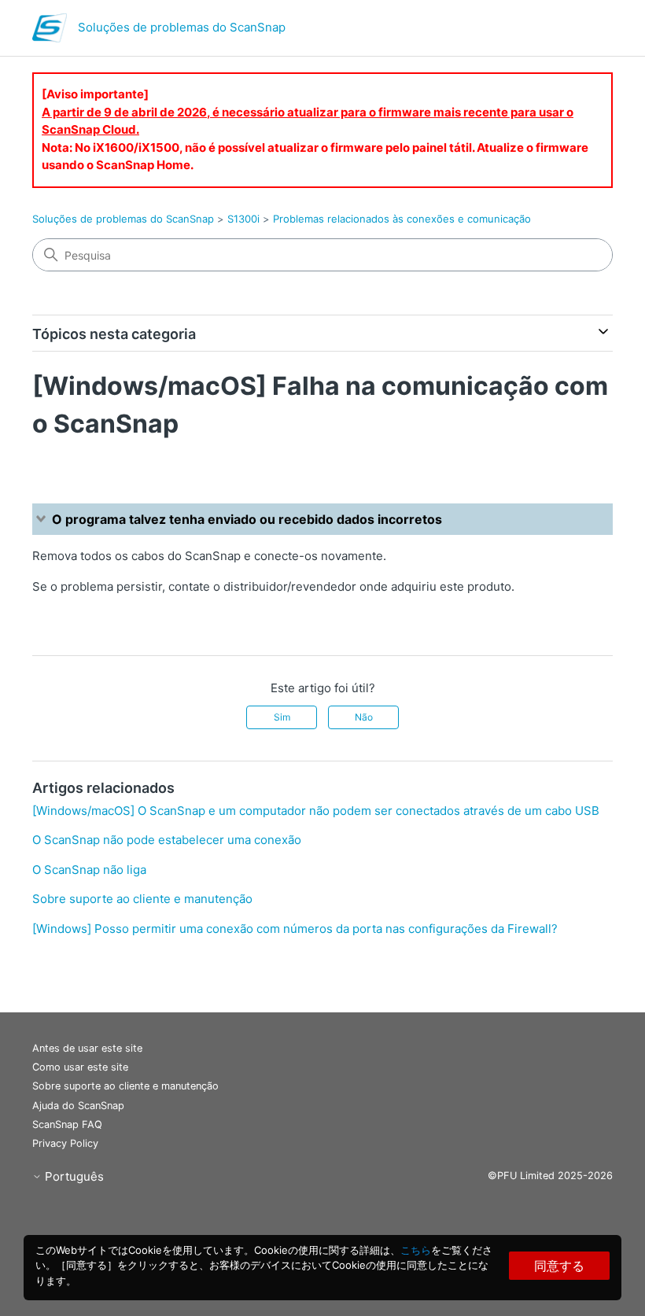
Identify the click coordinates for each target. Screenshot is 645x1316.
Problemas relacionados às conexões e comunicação (402, 218)
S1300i (243, 218)
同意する (559, 1266)
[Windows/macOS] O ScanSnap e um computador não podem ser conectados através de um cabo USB (315, 810)
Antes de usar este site (87, 1048)
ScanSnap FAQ (67, 1124)
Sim (282, 717)
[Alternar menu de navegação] (585, 31)
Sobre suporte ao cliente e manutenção (142, 898)
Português (73, 1176)
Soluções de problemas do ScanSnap (123, 218)
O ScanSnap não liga (89, 869)
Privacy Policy (65, 1143)
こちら (415, 1250)
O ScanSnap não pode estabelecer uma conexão (166, 839)
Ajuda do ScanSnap (78, 1105)
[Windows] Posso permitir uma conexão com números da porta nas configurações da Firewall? (295, 928)
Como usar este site (80, 1067)
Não (364, 717)
